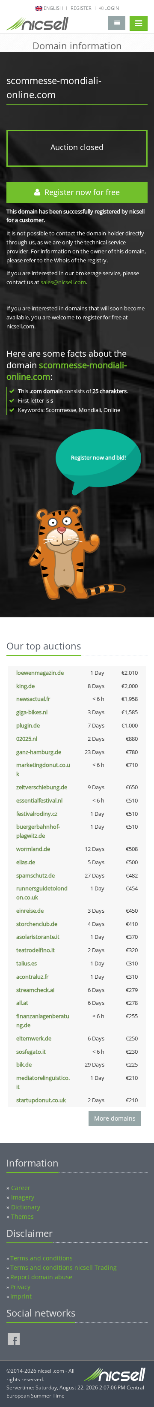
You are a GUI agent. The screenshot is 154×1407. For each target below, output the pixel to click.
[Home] (37, 25)
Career (20, 1188)
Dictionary (25, 1207)
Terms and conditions (41, 1258)
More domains (115, 1118)
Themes (22, 1216)
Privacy (20, 1287)
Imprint (21, 1296)
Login (111, 8)
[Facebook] (14, 1339)
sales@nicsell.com (63, 282)
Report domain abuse (41, 1277)
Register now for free (80, 192)
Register (81, 8)
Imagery (22, 1197)
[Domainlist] (116, 23)
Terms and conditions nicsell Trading (63, 1267)
